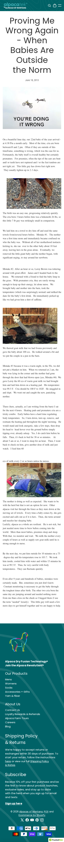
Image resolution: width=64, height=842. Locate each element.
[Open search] (49, 5)
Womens (11, 683)
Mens (8, 679)
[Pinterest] (37, 820)
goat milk (18, 348)
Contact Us (12, 710)
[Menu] (59, 5)
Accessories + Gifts (17, 691)
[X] (22, 820)
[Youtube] (32, 820)
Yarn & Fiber (12, 696)
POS (46, 811)
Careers (10, 722)
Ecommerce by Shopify (32, 815)
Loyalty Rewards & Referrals (22, 714)
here (8, 761)
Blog (8, 726)
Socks (8, 687)
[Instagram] (42, 820)
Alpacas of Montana (31, 811)
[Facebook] (27, 820)
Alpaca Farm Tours (17, 718)
